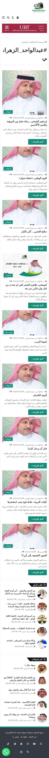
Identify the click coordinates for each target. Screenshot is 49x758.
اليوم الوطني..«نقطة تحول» (33, 178)
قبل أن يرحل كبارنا (37, 448)
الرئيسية (41, 42)
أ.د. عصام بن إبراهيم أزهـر (25, 599)
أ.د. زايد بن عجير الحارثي (25, 720)
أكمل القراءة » (37, 142)
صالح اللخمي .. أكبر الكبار (34, 231)
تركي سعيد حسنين (27, 631)
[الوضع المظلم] (13, 17)
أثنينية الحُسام (40, 395)
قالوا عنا (24, 737)
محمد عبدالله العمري (26, 693)
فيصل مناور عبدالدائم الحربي (24, 683)
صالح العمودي (29, 609)
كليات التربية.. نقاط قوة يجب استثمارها (27, 502)
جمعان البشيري (28, 668)
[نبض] (21, 752)
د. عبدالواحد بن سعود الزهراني (35, 118)
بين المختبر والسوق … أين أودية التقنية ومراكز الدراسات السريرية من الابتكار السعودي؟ (19, 593)
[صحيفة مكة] (39, 7)
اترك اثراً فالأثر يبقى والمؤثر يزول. (21, 690)
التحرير (42, 552)
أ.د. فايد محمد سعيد (27, 622)
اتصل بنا (16, 737)
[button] (6, 752)
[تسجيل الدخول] (17, 17)
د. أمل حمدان (29, 646)
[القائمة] (3, 17)
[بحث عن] (8, 17)
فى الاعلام (32, 737)
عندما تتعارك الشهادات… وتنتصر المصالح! (18, 628)
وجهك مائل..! (30, 665)
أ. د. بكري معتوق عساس (25, 708)
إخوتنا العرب (40, 341)
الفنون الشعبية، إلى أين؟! (34, 555)
